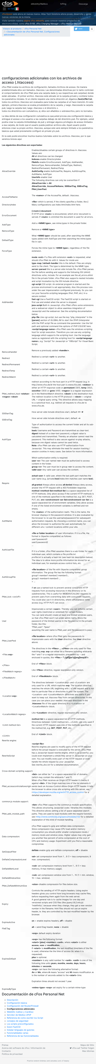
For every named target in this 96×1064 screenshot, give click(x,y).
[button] (81, 29)
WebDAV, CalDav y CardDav (20, 1012)
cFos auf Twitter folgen (83, 1048)
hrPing (63, 4)
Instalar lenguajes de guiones (20, 1030)
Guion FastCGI (13, 1027)
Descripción (12, 1000)
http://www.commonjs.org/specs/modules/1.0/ (58, 816)
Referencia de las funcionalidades (23, 1036)
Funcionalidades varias (17, 1033)
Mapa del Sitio (87, 1045)
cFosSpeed (7, 14)
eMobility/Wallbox (39, 4)
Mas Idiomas (88, 1051)
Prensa (5, 1045)
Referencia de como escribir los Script (25, 1018)
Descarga (83, 4)
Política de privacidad (12, 1054)
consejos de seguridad (17, 1021)
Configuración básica (17, 1003)
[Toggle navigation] (4, 9)
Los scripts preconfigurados (20, 1024)
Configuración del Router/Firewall (22, 1006)
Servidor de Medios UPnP (19, 1015)
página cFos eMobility (34, 20)
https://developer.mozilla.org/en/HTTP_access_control (58, 792)
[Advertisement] (48, 57)
